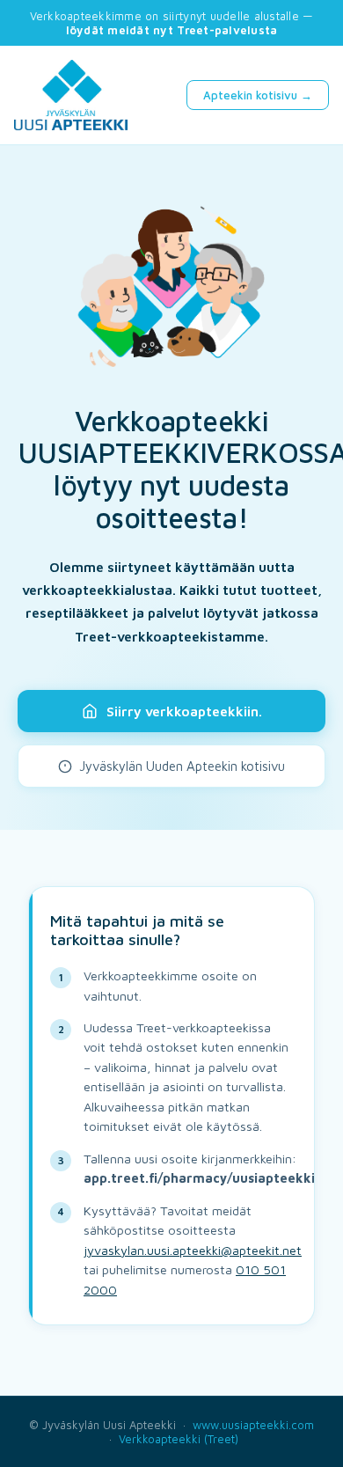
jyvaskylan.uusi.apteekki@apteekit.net (193, 1250)
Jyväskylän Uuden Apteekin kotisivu (182, 766)
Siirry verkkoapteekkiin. (184, 711)
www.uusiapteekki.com (253, 1425)
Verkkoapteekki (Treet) (178, 1439)
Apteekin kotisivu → (257, 95)
